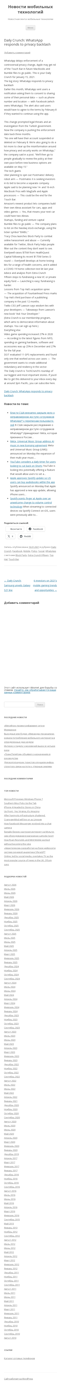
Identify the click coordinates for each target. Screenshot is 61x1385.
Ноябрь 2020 (10, 1109)
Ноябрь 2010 (10, 1325)
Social (41, 551)
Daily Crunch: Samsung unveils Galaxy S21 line (17, 585)
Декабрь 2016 (11, 1174)
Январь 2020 (10, 1150)
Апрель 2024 (10, 999)
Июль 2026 (9, 888)
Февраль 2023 (11, 1056)
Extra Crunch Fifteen (38, 555)
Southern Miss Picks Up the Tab (20, 803)
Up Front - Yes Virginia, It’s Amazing (21, 811)
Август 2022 (10, 1080)
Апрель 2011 (10, 1305)
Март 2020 (9, 1141)
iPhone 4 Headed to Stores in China (22, 807)
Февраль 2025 (11, 958)
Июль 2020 (9, 1125)
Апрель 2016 (10, 1207)
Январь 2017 (10, 1170)
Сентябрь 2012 (12, 1235)
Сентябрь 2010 (12, 1333)
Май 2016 (9, 1203)
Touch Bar (14, 559)
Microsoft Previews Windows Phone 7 (23, 799)
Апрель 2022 (10, 1097)
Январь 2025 (10, 962)
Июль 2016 (9, 1195)
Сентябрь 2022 (12, 1076)
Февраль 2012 (11, 1264)
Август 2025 (10, 933)
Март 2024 (9, 1003)
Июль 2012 (9, 1244)
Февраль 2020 (11, 1146)
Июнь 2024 (9, 990)
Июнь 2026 (9, 892)
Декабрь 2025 (11, 917)
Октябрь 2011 (11, 1280)
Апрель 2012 (10, 1256)
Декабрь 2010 (11, 1321)
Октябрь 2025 (11, 925)
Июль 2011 (9, 1293)
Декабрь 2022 (11, 1064)
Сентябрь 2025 (12, 929)
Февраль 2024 (11, 1007)
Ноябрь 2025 (10, 921)
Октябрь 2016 (11, 1182)
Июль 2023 (9, 1035)
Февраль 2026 (11, 909)
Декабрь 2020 (11, 1105)
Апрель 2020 (10, 1137)
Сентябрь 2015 (12, 1219)
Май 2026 (9, 897)
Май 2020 (9, 1133)
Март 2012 (9, 1260)
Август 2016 (10, 1190)
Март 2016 (9, 1211)
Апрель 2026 (10, 901)
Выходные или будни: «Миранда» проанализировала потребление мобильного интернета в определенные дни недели (29, 737)
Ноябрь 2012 (10, 1231)
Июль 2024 (9, 986)
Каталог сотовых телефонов (19, 1358)
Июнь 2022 (9, 1088)
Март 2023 (9, 1052)
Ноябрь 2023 (10, 1019)
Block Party (21, 555)
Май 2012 (9, 1252)
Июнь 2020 (9, 1129)
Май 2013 (9, 1223)
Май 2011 (9, 1301)
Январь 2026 (10, 913)
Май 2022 (9, 1092)
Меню (30, 27)
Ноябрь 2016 (10, 1178)
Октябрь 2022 (11, 1072)
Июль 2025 (9, 937)
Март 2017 (9, 1162)
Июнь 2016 (9, 1199)
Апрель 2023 (10, 1048)
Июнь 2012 (9, 1248)
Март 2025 (9, 954)
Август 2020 (10, 1121)
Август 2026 (10, 884)
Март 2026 (9, 905)
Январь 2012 (10, 1268)
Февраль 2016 (11, 1215)
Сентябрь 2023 (12, 1027)
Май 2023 (9, 1044)
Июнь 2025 (9, 941)
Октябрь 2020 (11, 1113)
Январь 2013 (10, 1227)
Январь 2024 (10, 1011)
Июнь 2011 (9, 1297)
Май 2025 (9, 946)
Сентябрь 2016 (12, 1186)
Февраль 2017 (11, 1166)
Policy (34, 551)
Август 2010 (10, 1337)
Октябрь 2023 (11, 1023)
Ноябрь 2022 (10, 1068)
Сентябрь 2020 (12, 1117)
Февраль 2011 (11, 1313)
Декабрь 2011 (11, 1272)
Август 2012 (10, 1239)
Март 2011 (9, 1309)
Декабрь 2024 (11, 966)
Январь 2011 (10, 1317)
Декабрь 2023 (11, 1015)
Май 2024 (9, 995)
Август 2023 (10, 1031)
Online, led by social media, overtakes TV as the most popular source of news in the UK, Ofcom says (28, 860)
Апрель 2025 (10, 950)
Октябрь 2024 (11, 974)
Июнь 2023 (9, 1039)
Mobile (26, 551)
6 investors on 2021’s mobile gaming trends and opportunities (45, 585)
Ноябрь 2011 (10, 1276)
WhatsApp (50, 551)
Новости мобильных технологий (30, 9)
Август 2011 (10, 1288)
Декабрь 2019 (11, 1154)
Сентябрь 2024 (12, 978)
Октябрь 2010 (11, 1329)
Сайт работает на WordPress (18, 1378)
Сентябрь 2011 (12, 1284)
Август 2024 (10, 982)
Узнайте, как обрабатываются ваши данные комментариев (30, 691)
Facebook (17, 551)
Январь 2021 (10, 1101)
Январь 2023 (10, 1060)
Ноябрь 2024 (10, 970)
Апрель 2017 (10, 1158)
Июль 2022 (9, 1084)
